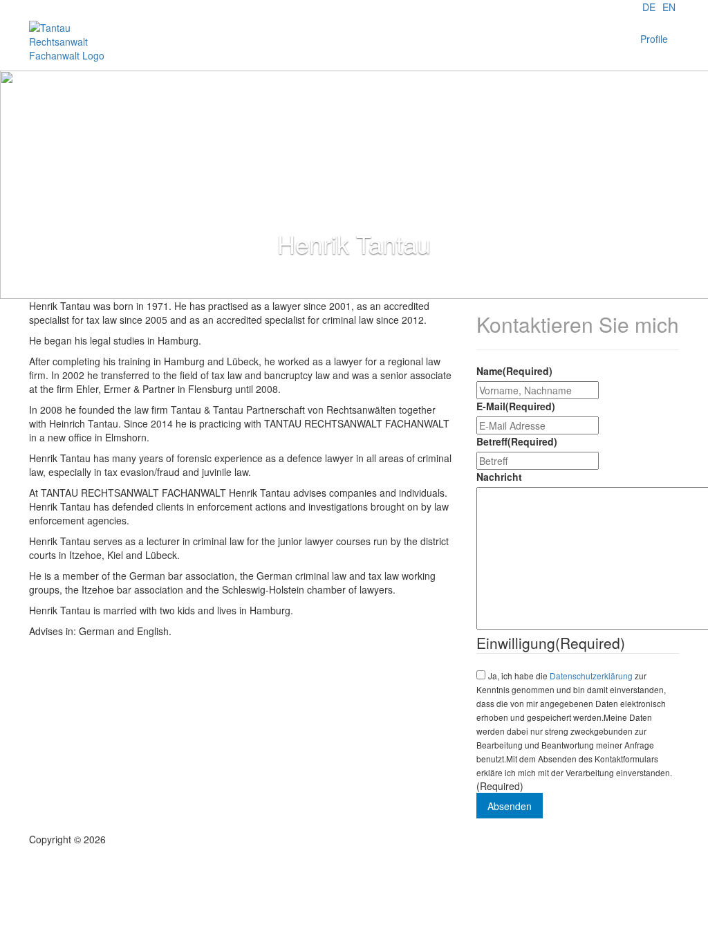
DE (648, 7)
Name (514, 371)
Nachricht (499, 477)
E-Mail (515, 406)
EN (669, 7)
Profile (654, 39)
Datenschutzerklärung (591, 675)
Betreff (516, 441)
